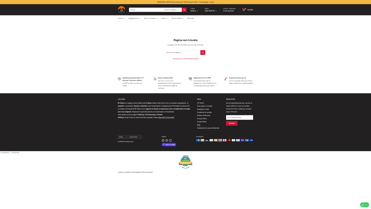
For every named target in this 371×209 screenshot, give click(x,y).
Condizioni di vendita (204, 112)
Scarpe (120, 18)
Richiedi (232, 123)
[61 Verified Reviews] (185, 169)
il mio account (228, 11)
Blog (198, 125)
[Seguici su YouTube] (170, 140)
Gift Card (190, 18)
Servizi (163, 18)
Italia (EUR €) (133, 137)
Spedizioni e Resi (203, 109)
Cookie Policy (202, 122)
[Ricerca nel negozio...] (202, 52)
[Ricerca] (184, 10)
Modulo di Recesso (203, 115)
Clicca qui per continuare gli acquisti (185, 59)
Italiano (121, 137)
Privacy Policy (202, 118)
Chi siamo (200, 103)
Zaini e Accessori (150, 18)
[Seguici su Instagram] (166, 140)
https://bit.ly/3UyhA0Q (166, 117)
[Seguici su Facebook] (163, 140)
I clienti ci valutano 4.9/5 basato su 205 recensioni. (135, 172)
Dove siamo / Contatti (204, 106)
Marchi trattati (177, 18)
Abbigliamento (133, 18)
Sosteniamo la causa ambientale (208, 128)
